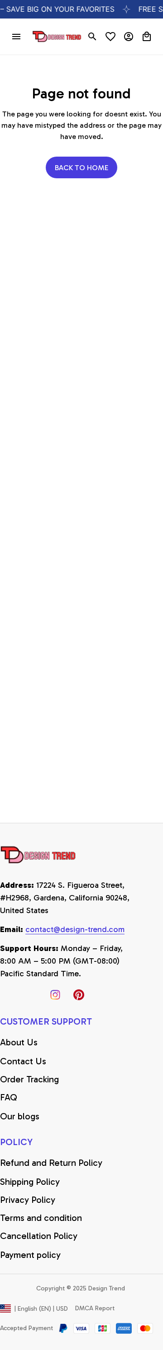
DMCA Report (95, 1308)
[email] (75, 929)
